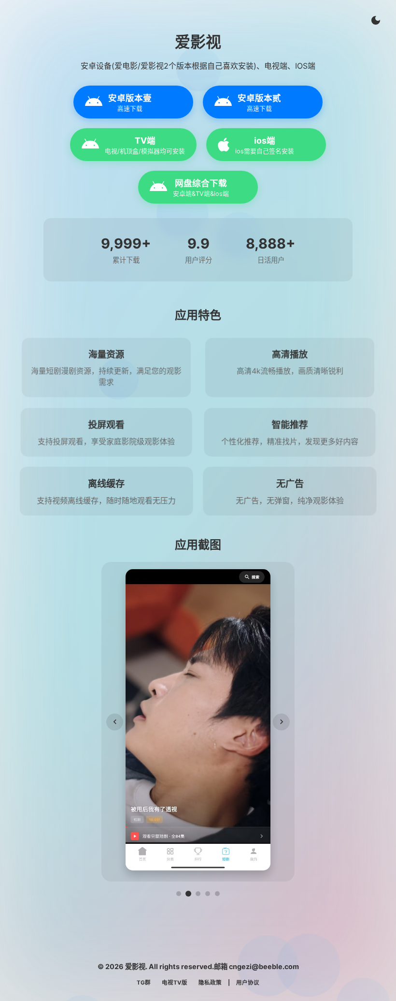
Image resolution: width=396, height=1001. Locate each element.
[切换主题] (375, 20)
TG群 (144, 982)
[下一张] (281, 721)
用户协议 (247, 982)
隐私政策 (210, 982)
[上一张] (114, 721)
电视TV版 (174, 982)
